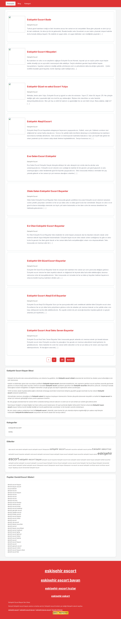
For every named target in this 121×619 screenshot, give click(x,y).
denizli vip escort (13, 522)
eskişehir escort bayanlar (49, 460)
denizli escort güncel (14, 534)
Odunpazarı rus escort (70, 465)
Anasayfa (10, 3)
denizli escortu (12, 500)
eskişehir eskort (76, 460)
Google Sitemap (57, 610)
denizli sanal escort (14, 504)
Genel (10, 432)
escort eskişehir (33, 449)
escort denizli (12, 488)
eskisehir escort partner (85, 449)
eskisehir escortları (71, 449)
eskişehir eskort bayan (88, 460)
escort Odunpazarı (43, 449)
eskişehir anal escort (31, 454)
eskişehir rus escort (25, 463)
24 (62, 360)
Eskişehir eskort (37, 396)
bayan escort (105, 396)
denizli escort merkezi (15, 530)
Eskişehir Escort (32, 25)
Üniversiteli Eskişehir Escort (31, 467)
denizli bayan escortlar (15, 524)
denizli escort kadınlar (15, 508)
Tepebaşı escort (17, 467)
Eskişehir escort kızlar (64, 460)
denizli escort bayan (14, 484)
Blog (19, 3)
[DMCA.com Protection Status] (61, 614)
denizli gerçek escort (15, 546)
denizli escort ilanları (14, 502)
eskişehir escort (60, 570)
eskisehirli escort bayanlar (16, 454)
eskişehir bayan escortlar (75, 454)
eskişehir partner (14, 463)
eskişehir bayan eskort (90, 454)
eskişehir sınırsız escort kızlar (71, 463)
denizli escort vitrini (14, 548)
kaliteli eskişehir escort (30, 465)
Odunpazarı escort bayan (55, 465)
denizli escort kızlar (14, 506)
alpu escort (12, 449)
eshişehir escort (57, 449)
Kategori (27, 3)
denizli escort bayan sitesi (16, 550)
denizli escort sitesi (14, 518)
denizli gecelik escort (15, 510)
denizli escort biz (13, 552)
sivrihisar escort (94, 465)
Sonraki (70, 360)
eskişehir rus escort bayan (39, 463)
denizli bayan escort (14, 486)
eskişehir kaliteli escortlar (102, 460)
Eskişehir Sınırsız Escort (54, 463)
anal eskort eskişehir (22, 449)
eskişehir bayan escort (61, 454)
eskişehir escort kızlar (60, 588)
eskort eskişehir (17, 465)
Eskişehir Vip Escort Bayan (88, 463)
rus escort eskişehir (83, 465)
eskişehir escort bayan (30, 459)
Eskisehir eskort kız (101, 449)
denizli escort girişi (14, 532)
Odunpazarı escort (42, 465)
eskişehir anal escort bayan (45, 454)
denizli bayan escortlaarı (16, 528)
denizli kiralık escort (14, 514)
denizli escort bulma (14, 538)
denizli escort (12, 490)
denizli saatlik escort (14, 512)
